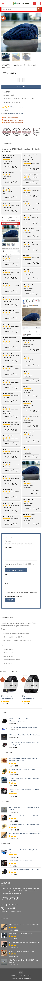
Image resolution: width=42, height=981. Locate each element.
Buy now (21, 86)
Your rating (8, 541)
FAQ (29, 975)
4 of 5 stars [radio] (20, 544)
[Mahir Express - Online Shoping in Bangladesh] (21, 3)
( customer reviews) (16, 107)
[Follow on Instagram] (6, 898)
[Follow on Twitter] (10, 898)
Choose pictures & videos (16, 570)
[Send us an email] (13, 898)
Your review (9, 547)
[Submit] (39, 9)
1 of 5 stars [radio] (5, 544)
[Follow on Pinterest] (17, 898)
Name (7, 574)
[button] (2, 3)
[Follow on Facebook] (3, 898)
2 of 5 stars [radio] (8, 544)
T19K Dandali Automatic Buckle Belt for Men (29, 697)
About (13, 975)
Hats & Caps (11, 113)
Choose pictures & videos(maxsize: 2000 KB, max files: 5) (19, 565)
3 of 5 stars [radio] (13, 544)
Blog (18, 975)
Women (21, 113)
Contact (24, 975)
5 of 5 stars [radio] (28, 544)
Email (7, 583)
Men (17, 113)
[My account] (34, 3)
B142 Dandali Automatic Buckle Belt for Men (8, 697)
